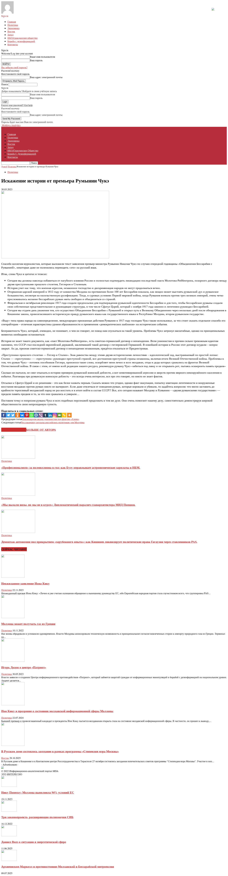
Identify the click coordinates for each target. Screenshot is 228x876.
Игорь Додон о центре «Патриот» (23, 667)
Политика (12, 25)
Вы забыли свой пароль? (14, 67)
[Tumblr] (45, 415)
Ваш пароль (36, 60)
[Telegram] (8, 415)
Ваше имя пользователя (42, 56)
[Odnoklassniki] (17, 415)
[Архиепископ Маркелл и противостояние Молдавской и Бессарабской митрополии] (9, 859)
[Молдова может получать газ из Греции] (13, 617)
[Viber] (40, 415)
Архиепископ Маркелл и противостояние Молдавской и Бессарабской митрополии (57, 866)
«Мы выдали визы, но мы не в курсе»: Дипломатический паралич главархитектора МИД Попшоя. (68, 505)
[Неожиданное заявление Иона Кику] (13, 576)
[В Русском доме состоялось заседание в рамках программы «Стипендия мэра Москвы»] (13, 744)
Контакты (12, 44)
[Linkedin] (50, 415)
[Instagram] (54, 415)
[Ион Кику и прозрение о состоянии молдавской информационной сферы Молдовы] (13, 704)
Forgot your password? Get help (17, 105)
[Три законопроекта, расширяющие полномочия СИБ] (9, 810)
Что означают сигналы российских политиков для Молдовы (53, 422)
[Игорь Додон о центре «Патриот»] (13, 660)
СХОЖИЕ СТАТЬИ (13, 430)
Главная (11, 21)
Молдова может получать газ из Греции (28, 624)
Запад (10, 34)
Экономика (13, 28)
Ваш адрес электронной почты (46, 77)
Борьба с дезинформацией (21, 41)
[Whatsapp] (31, 415)
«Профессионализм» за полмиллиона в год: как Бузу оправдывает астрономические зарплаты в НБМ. (70, 467)
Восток (11, 31)
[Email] (59, 415)
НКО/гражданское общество (22, 38)
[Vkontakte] (22, 415)
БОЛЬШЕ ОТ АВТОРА (41, 430)
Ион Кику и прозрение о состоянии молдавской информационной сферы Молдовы (57, 711)
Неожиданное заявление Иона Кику (25, 583)
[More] (69, 415)
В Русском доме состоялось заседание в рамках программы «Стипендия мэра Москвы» (60, 751)
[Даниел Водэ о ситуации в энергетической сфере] (9, 835)
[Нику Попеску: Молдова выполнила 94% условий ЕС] (9, 785)
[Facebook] (3, 415)
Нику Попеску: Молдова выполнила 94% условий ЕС (37, 792)
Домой (4, 166)
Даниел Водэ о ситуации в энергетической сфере (33, 842)
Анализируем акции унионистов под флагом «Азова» (50, 419)
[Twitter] (13, 415)
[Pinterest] (27, 415)
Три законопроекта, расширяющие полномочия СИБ (37, 817)
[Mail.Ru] (36, 415)
